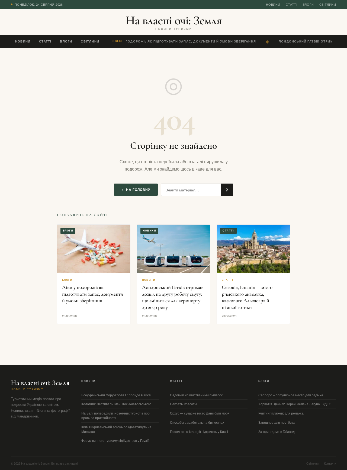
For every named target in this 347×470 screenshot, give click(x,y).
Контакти (330, 463)
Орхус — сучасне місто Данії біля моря (200, 413)
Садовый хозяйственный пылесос (196, 395)
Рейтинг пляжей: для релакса (281, 413)
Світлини (327, 4)
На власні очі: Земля (174, 20)
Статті (291, 4)
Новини (273, 4)
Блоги (308, 4)
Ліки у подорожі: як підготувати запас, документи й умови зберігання (183, 41)
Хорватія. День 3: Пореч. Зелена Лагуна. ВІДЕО (294, 404)
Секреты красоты (183, 404)
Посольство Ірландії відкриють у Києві (199, 431)
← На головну (135, 189)
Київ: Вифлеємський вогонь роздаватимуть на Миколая (116, 429)
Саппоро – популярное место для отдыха (290, 395)
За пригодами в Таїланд (276, 431)
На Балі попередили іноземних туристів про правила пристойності (115, 415)
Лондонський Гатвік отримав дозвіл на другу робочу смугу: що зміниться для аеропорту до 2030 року (173, 297)
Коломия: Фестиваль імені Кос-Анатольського (116, 404)
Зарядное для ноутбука (276, 422)
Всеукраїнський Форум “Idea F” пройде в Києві (116, 395)
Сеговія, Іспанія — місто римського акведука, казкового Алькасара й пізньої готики (247, 297)
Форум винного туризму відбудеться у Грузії (115, 440)
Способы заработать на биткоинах (197, 422)
